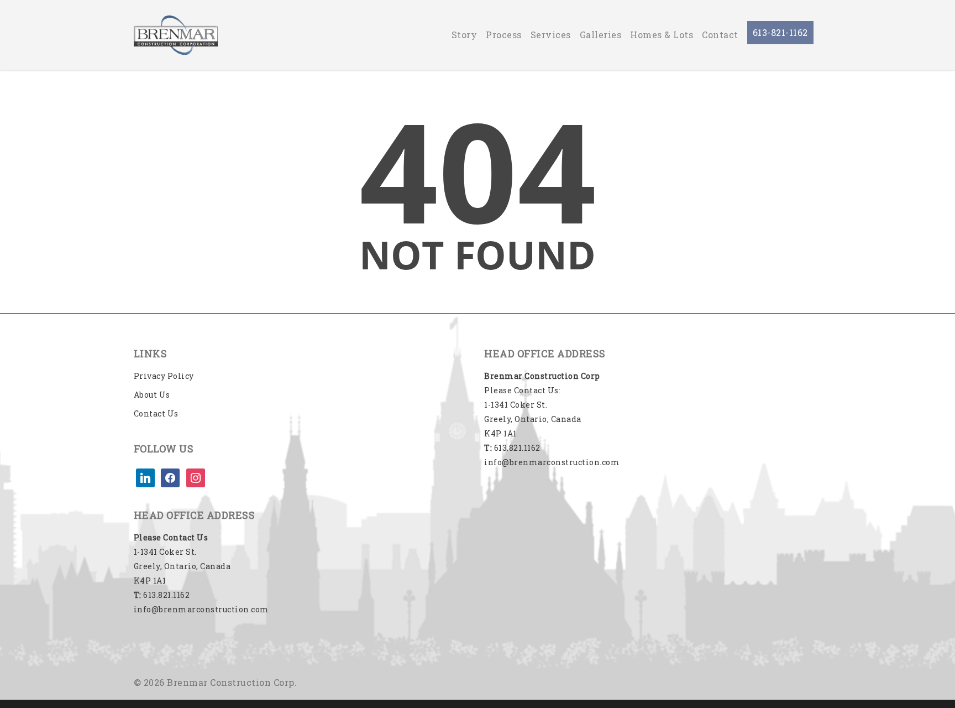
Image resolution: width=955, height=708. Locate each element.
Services (551, 34)
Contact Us (156, 413)
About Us (152, 394)
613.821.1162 (162, 595)
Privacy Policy (164, 376)
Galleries (601, 34)
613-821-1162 (780, 32)
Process (504, 34)
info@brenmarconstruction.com (201, 609)
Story (465, 34)
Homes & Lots (661, 34)
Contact (720, 34)
